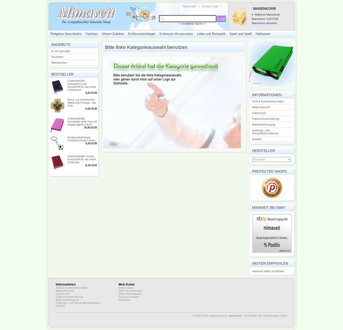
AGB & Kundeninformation (268, 101)
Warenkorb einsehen (264, 23)
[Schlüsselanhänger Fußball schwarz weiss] (57, 149)
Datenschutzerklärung (265, 118)
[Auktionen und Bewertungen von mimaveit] (272, 252)
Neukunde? (190, 6)
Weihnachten (59, 62)
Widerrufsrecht (261, 107)
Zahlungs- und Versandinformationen (265, 132)
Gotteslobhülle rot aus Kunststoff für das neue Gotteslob (82, 159)
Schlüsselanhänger (141, 34)
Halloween (263, 34)
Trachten (91, 34)
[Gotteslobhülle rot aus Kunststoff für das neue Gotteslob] (57, 168)
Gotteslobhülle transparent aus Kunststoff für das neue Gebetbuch (82, 85)
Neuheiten (57, 56)
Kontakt (256, 139)
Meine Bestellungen (130, 293)
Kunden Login (210, 6)
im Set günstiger (61, 51)
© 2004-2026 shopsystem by (216, 315)
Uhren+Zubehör (113, 34)
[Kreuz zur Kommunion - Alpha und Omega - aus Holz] (57, 112)
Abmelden (125, 299)
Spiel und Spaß (241, 34)
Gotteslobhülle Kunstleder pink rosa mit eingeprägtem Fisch (82, 121)
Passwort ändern (129, 296)
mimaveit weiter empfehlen (268, 271)
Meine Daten (126, 287)
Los (221, 18)
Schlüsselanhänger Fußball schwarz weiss (82, 139)
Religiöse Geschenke (65, 34)
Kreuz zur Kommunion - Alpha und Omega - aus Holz (82, 102)
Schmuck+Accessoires (176, 34)
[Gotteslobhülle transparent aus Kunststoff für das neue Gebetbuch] (57, 93)
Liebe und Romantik (211, 34)
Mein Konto (127, 284)
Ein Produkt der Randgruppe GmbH (265, 315)
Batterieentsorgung (263, 124)
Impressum (259, 112)
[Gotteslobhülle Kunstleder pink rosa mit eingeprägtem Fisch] (57, 131)
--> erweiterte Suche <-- (192, 23)
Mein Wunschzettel (130, 290)
